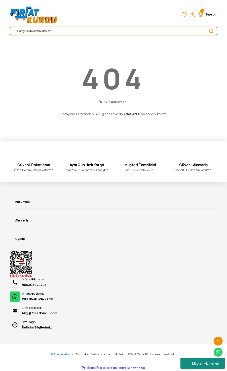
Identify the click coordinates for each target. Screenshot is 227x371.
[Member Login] (193, 15)
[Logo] (34, 14)
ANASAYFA (131, 114)
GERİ (97, 114)
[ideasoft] (90, 368)
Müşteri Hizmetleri (205, 363)
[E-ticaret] (113, 368)
